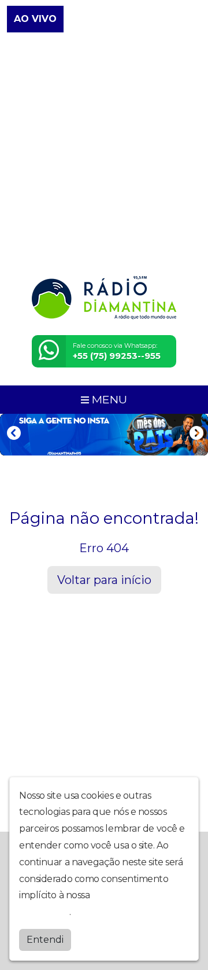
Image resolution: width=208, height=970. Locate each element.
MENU (108, 399)
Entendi (45, 939)
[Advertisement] (104, 155)
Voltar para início (104, 580)
